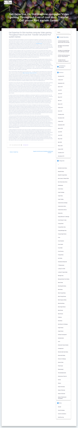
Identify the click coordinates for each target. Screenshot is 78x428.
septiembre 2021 (61, 83)
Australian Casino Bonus (62, 168)
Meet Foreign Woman (62, 296)
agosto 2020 (60, 128)
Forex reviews (61, 251)
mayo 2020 (60, 138)
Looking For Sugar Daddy (62, 272)
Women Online (60, 362)
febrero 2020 (60, 149)
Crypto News (60, 195)
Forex (59, 237)
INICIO (66, 2)
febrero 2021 (60, 107)
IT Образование (61, 265)
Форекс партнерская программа (62, 398)
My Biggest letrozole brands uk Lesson (63, 46)
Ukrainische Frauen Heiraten (63, 345)
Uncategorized (60, 348)
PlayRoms (60, 317)
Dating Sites (60, 213)
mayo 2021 (60, 97)
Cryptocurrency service (62, 209)
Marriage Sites (60, 275)
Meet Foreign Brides (62, 292)
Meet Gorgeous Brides (62, 299)
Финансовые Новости (62, 376)
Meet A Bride (60, 282)
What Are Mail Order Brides (63, 351)
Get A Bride (60, 258)
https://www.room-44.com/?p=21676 (30, 72)
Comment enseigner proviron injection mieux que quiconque (63, 41)
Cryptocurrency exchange (62, 202)
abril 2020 (60, 142)
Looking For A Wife (61, 268)
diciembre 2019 (61, 152)
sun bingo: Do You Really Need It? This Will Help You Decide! (63, 51)
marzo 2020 (60, 145)
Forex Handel (60, 244)
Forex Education (61, 240)
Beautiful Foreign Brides (62, 175)
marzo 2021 (60, 104)
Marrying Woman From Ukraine (63, 279)
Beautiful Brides (61, 171)
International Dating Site (62, 261)
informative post (39, 43)
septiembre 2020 (61, 124)
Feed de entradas (61, 410)
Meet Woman (60, 310)
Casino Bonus (60, 188)
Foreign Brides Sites (62, 227)
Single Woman (60, 327)
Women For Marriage (62, 358)
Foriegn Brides (60, 254)
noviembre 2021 (61, 76)
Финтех (59, 379)
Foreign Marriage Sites (62, 230)
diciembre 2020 (61, 114)
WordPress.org (61, 417)
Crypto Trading (60, 199)
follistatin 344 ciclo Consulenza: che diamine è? (63, 60)
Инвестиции (60, 365)
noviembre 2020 (61, 117)
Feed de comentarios (62, 413)
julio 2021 (60, 90)
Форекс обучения (61, 393)
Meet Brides (60, 289)
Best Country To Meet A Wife (63, 178)
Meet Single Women (62, 306)
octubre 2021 (60, 79)
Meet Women (60, 313)
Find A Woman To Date (62, 220)
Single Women (60, 331)
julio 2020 (60, 131)
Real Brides (60, 320)
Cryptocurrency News (62, 206)
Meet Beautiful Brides (62, 286)
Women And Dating (61, 355)
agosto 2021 (60, 86)
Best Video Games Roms (62, 181)
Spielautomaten (61, 338)
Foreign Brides (60, 223)
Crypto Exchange (61, 192)
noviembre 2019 (61, 156)
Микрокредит (60, 369)
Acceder (59, 406)
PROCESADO (71, 2)
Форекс (59, 383)
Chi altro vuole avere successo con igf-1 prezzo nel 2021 (64, 56)
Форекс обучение (61, 390)
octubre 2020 (60, 121)
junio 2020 (60, 135)
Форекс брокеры (61, 386)
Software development (62, 334)
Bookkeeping (60, 185)
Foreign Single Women (62, 233)
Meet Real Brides (61, 303)
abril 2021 (60, 100)
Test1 (59, 341)
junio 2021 (60, 93)
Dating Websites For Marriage (63, 216)
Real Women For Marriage (63, 324)
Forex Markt (60, 247)
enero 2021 (60, 111)
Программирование (62, 372)
